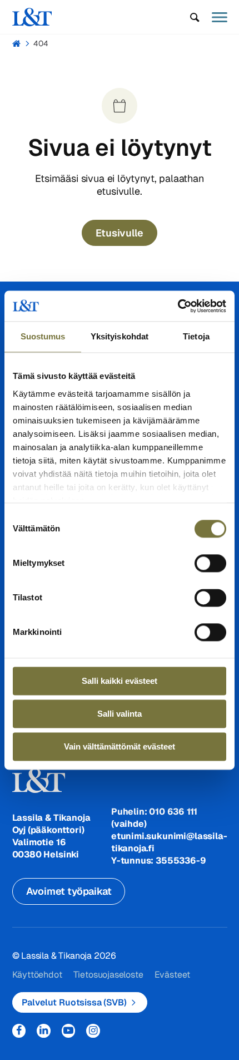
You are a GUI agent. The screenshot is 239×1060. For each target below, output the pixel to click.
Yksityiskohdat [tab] (119, 336)
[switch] (210, 563)
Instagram (93, 1031)
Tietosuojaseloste (108, 974)
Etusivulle (119, 232)
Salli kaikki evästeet (119, 681)
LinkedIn (44, 1031)
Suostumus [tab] (43, 336)
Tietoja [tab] (196, 336)
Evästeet (173, 974)
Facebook (19, 1031)
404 (40, 43)
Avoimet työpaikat (69, 891)
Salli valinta (119, 713)
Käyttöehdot (37, 974)
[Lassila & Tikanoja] (32, 17)
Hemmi (17, 43)
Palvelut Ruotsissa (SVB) (74, 1002)
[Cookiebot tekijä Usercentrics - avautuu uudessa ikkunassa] (177, 306)
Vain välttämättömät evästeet (119, 746)
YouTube (69, 1031)
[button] (195, 17)
